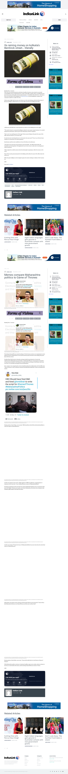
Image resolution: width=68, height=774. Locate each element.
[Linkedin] (54, 771)
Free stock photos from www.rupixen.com (31, 125)
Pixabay (39, 125)
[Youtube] (20, 194)
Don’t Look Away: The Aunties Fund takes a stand (53, 239)
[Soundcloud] (17, 194)
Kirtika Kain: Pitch (55, 59)
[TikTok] (58, 771)
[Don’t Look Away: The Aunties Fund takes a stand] (54, 227)
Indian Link (9, 42)
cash (12, 185)
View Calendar (51, 64)
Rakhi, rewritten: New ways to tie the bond (56, 757)
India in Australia (10, 39)
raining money (7, 186)
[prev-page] (5, 250)
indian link (30, 185)
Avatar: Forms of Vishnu (56, 55)
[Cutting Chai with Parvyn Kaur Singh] (13, 227)
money (39, 185)
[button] (65, 14)
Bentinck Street (25, 96)
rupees (13, 186)
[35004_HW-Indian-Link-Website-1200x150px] (34, 4)
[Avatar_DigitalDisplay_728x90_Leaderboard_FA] (25, 81)
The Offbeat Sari (54, 52)
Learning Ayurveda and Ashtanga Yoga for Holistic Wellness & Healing (56, 48)
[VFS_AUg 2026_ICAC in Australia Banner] (34, 28)
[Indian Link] (34, 14)
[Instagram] (14, 194)
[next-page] (7, 250)
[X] (61, 771)
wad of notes (18, 186)
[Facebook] (13, 194)
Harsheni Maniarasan (28, 247)
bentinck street (7, 185)
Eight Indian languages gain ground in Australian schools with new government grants (34, 241)
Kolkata (35, 185)
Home (5, 39)
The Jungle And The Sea (56, 62)
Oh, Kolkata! (10, 164)
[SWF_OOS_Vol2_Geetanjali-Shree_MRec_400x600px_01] (55, 79)
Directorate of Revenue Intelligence (21, 185)
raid (43, 185)
